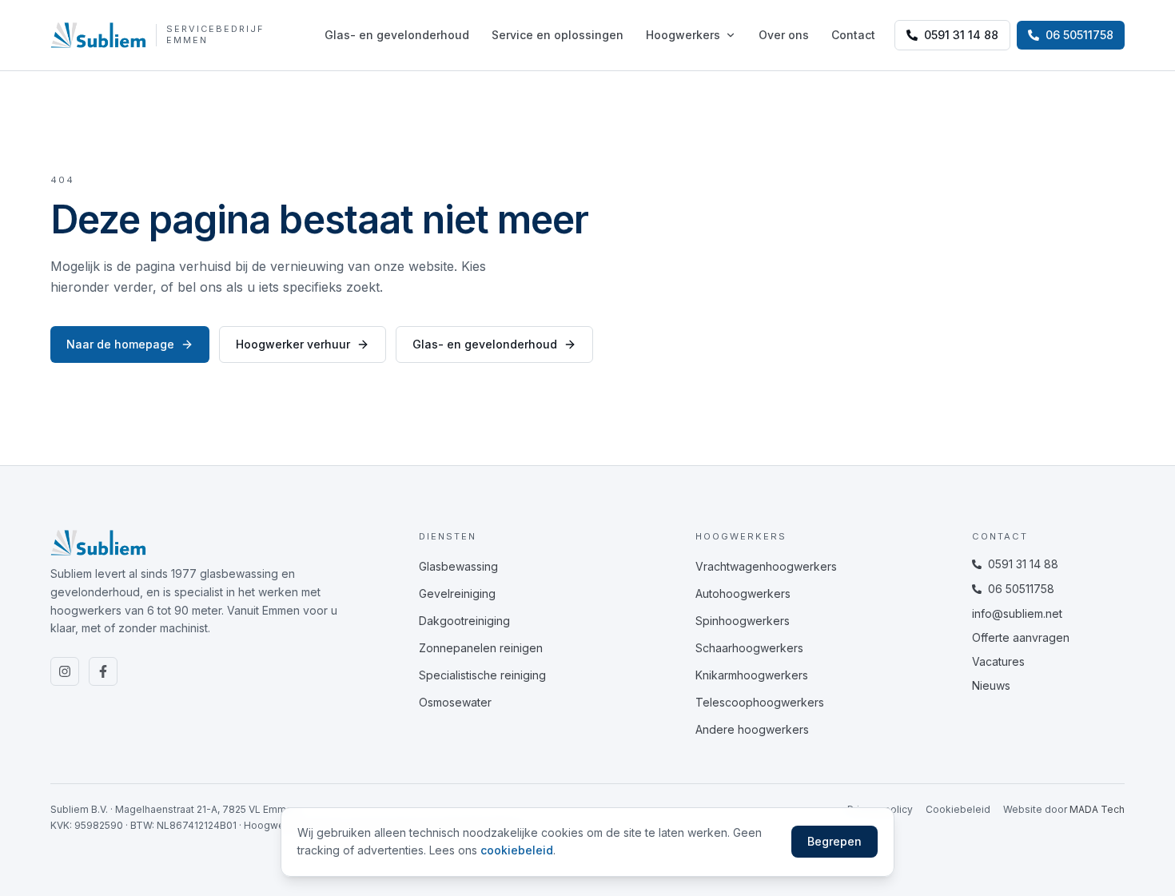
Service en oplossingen (557, 35)
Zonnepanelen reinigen (481, 648)
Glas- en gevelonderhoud (397, 35)
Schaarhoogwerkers (749, 648)
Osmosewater (455, 702)
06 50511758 (1021, 588)
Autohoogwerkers (743, 593)
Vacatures (998, 661)
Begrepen (834, 841)
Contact (853, 35)
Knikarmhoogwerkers (751, 675)
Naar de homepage (120, 344)
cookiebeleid (516, 850)
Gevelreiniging (457, 593)
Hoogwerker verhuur (293, 344)
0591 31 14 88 (961, 35)
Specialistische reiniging (482, 675)
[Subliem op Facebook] (103, 671)
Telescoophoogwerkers (759, 702)
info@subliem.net (1017, 613)
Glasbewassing (458, 566)
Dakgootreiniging (464, 620)
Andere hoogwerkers (752, 729)
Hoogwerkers (683, 35)
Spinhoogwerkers (742, 620)
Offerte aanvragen (1020, 637)
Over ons (784, 35)
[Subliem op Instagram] (64, 671)
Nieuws (991, 685)
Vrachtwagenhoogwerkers (766, 566)
